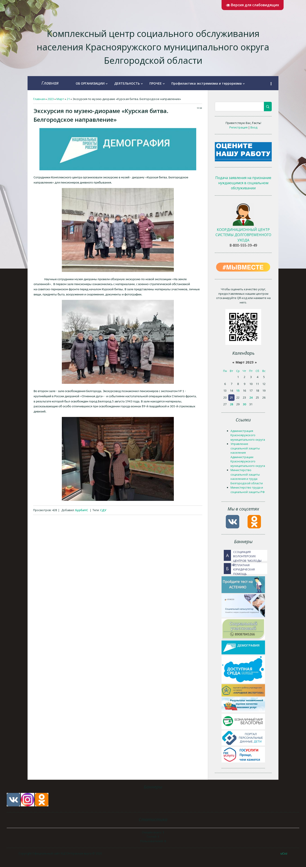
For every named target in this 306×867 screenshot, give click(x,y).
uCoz (283, 853)
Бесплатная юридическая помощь (240, 568)
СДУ (103, 510)
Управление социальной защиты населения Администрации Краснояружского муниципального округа (248, 455)
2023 (50, 99)
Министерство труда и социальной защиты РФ (248, 489)
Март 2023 (245, 362)
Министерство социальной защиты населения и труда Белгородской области (247, 476)
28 (231, 404)
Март (60, 99)
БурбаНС (81, 510)
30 (244, 404)
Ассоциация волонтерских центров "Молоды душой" (242, 555)
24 (250, 397)
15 (237, 391)
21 (68, 99)
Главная (50, 83)
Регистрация (238, 127)
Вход (253, 127)
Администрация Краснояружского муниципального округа (248, 435)
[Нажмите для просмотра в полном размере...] (117, 169)
